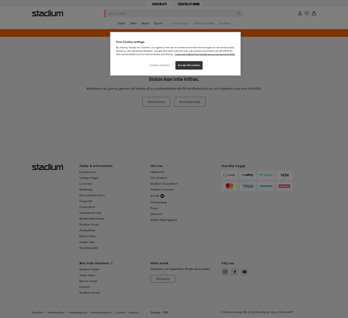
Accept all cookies (189, 65)
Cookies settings (159, 65)
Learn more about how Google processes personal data (205, 54)
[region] (175, 54)
